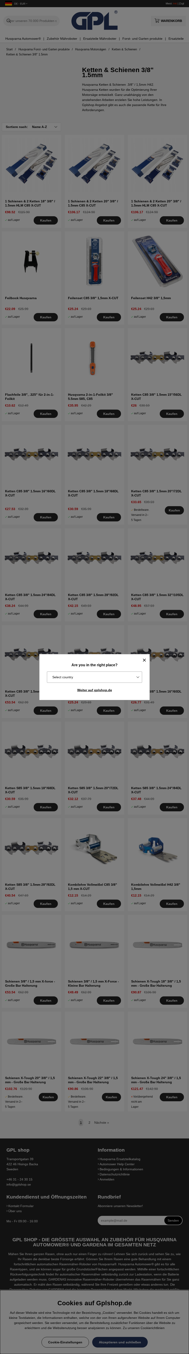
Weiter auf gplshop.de (94, 690)
